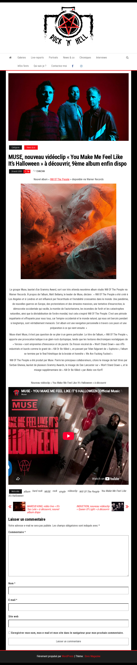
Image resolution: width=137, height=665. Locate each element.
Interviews (101, 57)
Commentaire (17, 532)
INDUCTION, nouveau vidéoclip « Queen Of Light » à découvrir (93, 508)
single (62, 491)
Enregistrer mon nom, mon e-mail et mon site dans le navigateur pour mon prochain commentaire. (67, 632)
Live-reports (37, 57)
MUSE (47, 491)
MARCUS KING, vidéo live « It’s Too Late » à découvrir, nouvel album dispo (43, 509)
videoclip (72, 490)
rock (54, 490)
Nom (11, 583)
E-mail (12, 600)
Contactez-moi (59, 65)
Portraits (53, 57)
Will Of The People (60, 179)
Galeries (22, 57)
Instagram (82, 66)
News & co (69, 57)
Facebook (73, 66)
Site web (13, 616)
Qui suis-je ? (40, 65)
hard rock (37, 490)
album (27, 491)
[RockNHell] (10, 57)
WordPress (68, 656)
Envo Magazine (92, 656)
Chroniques (85, 57)
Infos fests (23, 65)
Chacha (40, 171)
